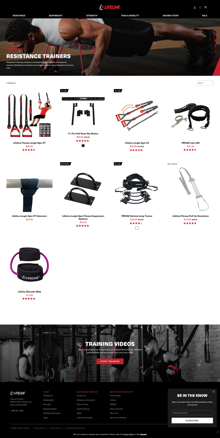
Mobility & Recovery (51, 413)
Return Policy (82, 404)
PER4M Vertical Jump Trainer (136, 216)
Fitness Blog (115, 395)
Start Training (110, 361)
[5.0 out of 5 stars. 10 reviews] (137, 150)
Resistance (19, 15)
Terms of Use (55, 428)
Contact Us (81, 395)
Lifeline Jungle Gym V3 (137, 142)
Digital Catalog (83, 408)
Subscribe (192, 420)
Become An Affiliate (118, 417)
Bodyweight (56, 15)
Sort (200, 83)
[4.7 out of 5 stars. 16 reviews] (190, 223)
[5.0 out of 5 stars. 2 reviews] (83, 225)
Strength (91, 15)
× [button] (218, 432)
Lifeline (113, 400)
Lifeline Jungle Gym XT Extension (29, 216)
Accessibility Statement (75, 428)
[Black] (83, 145)
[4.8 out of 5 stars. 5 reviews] (83, 140)
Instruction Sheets (84, 417)
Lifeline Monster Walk (29, 291)
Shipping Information (86, 400)
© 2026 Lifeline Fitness (20, 428)
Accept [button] (143, 434)
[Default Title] (137, 228)
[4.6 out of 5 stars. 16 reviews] (29, 150)
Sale (204, 15)
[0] (205, 7)
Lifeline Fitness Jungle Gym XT (29, 142)
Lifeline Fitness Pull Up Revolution (190, 216)
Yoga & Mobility (130, 15)
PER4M (113, 404)
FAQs (79, 413)
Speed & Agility (50, 408)
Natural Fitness (116, 408)
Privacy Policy (39, 428)
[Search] (200, 7)
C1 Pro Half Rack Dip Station (83, 133)
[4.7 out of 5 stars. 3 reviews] (190, 150)
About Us (114, 413)
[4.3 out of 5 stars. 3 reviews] (137, 223)
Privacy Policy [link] (128, 434)
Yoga (45, 417)
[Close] (214, 392)
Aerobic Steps (170, 15)
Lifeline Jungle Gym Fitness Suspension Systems (83, 217)
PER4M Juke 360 (191, 142)
